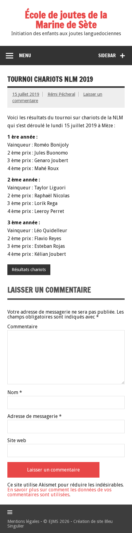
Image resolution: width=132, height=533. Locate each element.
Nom (14, 392)
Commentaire (22, 326)
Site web (16, 440)
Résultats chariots (29, 269)
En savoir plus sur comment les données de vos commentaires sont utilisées (59, 492)
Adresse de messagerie (34, 416)
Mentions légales (23, 521)
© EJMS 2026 (56, 521)
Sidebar (107, 55)
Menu (25, 55)
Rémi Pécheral (61, 94)
